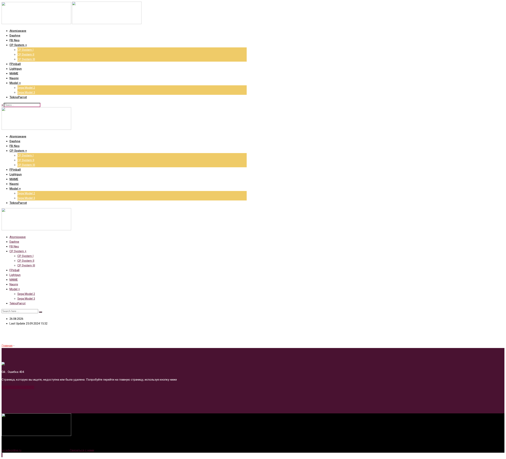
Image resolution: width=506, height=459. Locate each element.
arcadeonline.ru (11, 450)
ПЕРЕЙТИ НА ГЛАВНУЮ (18, 387)
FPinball (15, 64)
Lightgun (15, 69)
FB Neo (14, 40)
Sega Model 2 (26, 87)
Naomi (14, 78)
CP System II (25, 54)
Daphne (14, 35)
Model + (15, 83)
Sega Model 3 (26, 92)
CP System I (25, 50)
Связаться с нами (82, 450)
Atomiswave (17, 31)
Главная (7, 345)
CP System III (26, 59)
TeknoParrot (18, 97)
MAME (13, 73)
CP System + (18, 45)
